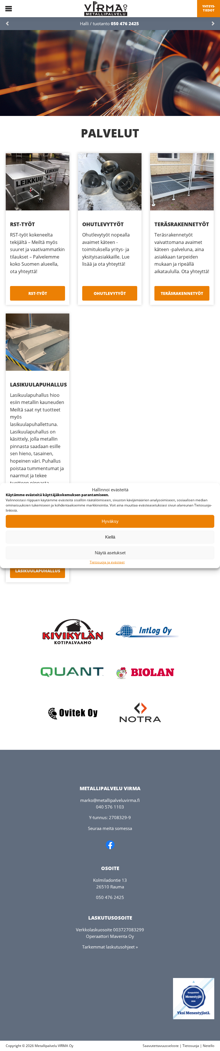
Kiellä (110, 537)
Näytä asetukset (110, 552)
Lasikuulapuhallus (37, 570)
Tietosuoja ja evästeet (107, 561)
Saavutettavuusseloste (161, 1045)
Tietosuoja (190, 1045)
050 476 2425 (125, 23)
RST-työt (37, 293)
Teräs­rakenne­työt (182, 293)
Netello (208, 1045)
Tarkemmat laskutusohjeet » (110, 947)
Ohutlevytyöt (110, 293)
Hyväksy (110, 521)
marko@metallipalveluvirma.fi (110, 800)
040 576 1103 (110, 807)
